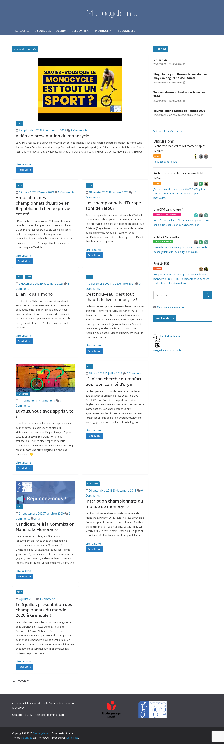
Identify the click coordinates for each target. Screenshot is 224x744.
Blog (19, 185)
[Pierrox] (206, 269)
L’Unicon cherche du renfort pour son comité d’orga (113, 381)
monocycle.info (21, 703)
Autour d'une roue (163, 241)
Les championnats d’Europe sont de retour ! (113, 205)
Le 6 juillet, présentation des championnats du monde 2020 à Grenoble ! (44, 609)
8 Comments (79, 130)
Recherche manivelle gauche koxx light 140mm (178, 176)
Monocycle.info (112, 13)
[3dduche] (196, 156)
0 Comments (66, 192)
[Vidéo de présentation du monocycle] (80, 89)
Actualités (22, 30)
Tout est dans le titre (165, 161)
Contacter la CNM (22, 714)
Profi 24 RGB (161, 263)
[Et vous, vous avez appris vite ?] (45, 377)
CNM (19, 123)
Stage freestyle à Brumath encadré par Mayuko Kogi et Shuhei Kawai (180, 76)
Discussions (43, 30)
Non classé (22, 394)
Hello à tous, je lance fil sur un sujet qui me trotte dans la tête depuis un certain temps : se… (181, 222)
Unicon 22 (160, 60)
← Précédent (20, 681)
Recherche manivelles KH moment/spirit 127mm (179, 148)
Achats (157, 156)
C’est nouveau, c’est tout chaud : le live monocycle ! (111, 296)
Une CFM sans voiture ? (168, 209)
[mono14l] (206, 156)
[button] (88, 30)
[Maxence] (201, 156)
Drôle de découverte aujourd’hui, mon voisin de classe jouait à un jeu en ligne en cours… (180, 249)
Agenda (61, 30)
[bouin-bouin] (206, 184)
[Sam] (206, 215)
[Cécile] (201, 184)
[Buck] (201, 269)
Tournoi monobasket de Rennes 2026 (179, 111)
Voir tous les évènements (167, 131)
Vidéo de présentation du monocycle (52, 136)
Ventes (157, 268)
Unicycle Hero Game (166, 237)
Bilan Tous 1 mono (34, 294)
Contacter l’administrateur (50, 714)
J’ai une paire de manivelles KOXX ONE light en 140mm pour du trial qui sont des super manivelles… (179, 193)
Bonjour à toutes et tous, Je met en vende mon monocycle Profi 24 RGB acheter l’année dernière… (182, 276)
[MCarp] (196, 215)
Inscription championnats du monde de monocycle (114, 503)
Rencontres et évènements (167, 214)
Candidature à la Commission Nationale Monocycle (45, 526)
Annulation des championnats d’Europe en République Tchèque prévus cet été (43, 206)
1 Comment (47, 599)
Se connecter (127, 30)
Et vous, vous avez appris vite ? (45, 413)
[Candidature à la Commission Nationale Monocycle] (45, 492)
